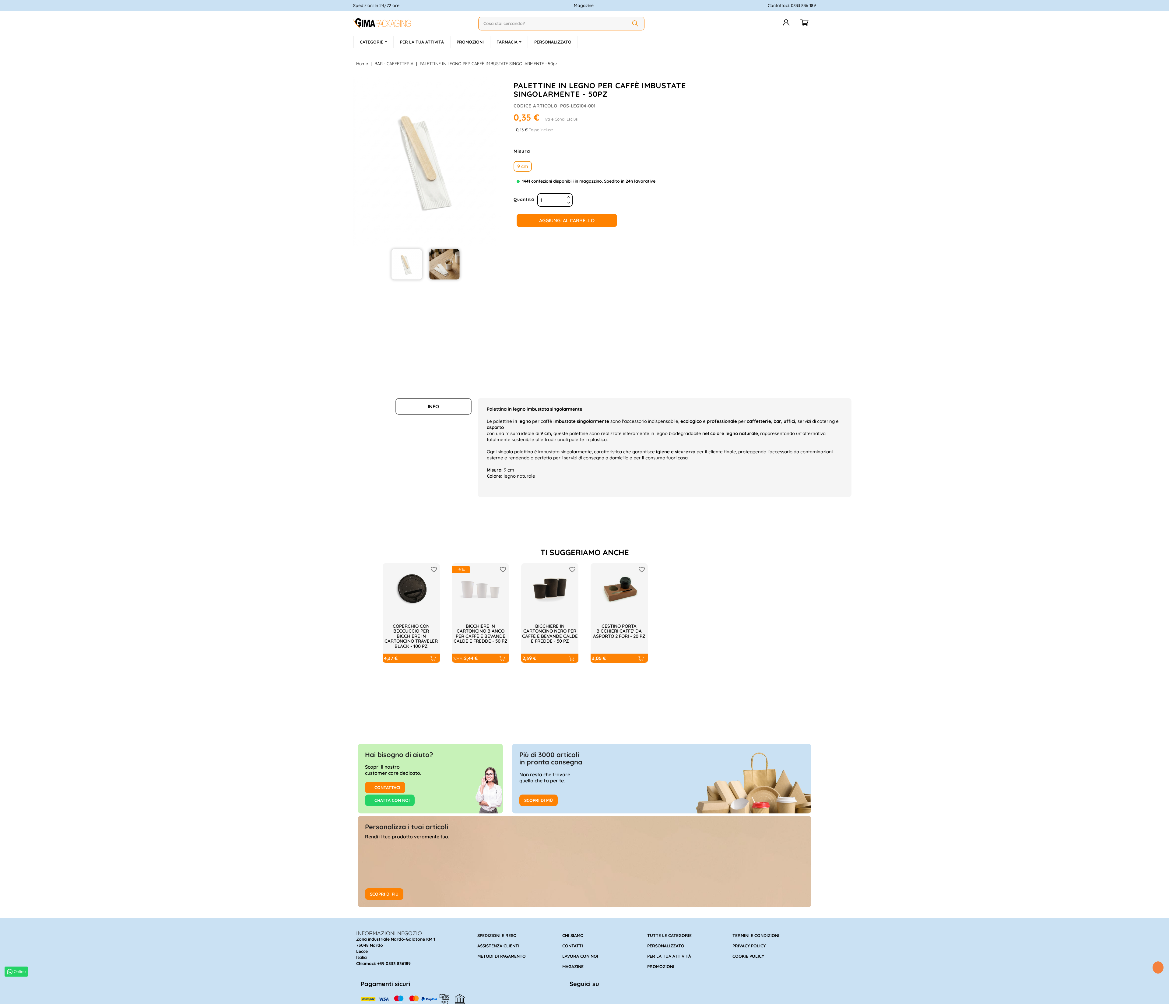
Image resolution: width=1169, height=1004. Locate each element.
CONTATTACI (386, 787)
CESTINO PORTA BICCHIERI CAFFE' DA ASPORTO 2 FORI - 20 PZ (619, 631)
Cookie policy (748, 956)
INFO (433, 406)
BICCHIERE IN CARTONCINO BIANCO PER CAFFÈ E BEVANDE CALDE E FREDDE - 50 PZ (480, 633)
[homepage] (413, 23)
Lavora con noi (580, 956)
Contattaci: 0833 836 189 (792, 5)
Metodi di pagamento (501, 956)
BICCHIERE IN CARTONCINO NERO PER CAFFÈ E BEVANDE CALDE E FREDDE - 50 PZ (550, 633)
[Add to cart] (433, 658)
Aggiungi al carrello (567, 220)
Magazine (584, 5)
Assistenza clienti (498, 946)
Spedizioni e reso (497, 935)
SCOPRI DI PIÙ (538, 800)
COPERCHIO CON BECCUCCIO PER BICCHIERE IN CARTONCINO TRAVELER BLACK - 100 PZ (411, 636)
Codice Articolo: (536, 106)
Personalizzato (665, 946)
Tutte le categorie (669, 935)
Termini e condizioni (755, 935)
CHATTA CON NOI (391, 800)
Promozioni (660, 966)
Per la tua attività (669, 956)
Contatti (572, 946)
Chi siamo (573, 935)
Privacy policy (749, 946)
